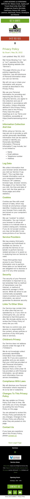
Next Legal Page (15, 443)
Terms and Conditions (11, 496)
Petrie (19, 470)
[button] (15, 43)
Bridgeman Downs (10, 468)
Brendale (17, 468)
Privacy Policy (21, 496)
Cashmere (22, 468)
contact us (12, 436)
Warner (15, 472)
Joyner (6, 470)
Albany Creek (6, 465)
